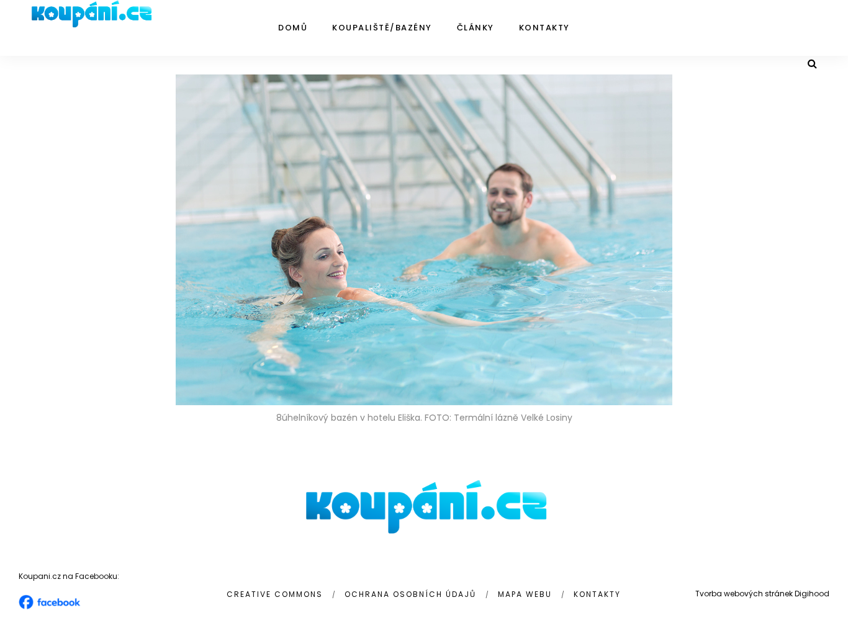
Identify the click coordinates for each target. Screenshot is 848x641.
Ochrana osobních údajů (410, 594)
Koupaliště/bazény (382, 28)
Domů (292, 28)
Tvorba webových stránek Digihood (762, 593)
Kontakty (544, 28)
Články (475, 28)
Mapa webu (525, 594)
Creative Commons (275, 594)
